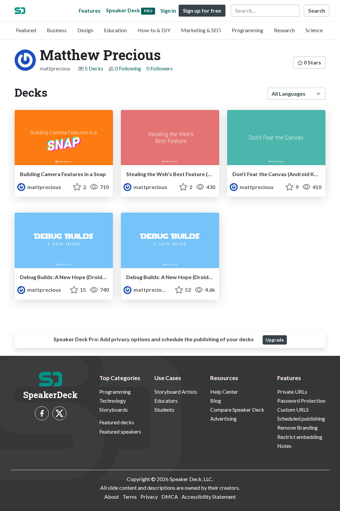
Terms (130, 496)
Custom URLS (293, 409)
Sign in (168, 10)
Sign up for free (202, 10)
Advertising (223, 418)
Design (85, 30)
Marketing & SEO (201, 30)
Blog (215, 400)
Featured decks (116, 422)
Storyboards (113, 409)
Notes (284, 446)
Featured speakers (120, 431)
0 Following (128, 68)
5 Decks (94, 68)
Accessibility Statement (209, 496)
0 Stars (312, 62)
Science (314, 30)
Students (164, 409)
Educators (166, 400)
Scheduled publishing (301, 418)
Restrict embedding (299, 437)
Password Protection (301, 400)
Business (57, 30)
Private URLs (292, 391)
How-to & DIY (153, 30)
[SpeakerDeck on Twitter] (59, 413)
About (111, 496)
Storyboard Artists (175, 391)
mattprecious (43, 187)
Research (284, 30)
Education (115, 30)
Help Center (224, 391)
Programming (247, 30)
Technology (112, 400)
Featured (26, 30)
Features (90, 10)
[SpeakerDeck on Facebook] (42, 413)
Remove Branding (297, 427)
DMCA (169, 496)
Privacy (149, 496)
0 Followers (159, 68)
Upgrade (275, 340)
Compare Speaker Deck (237, 409)
